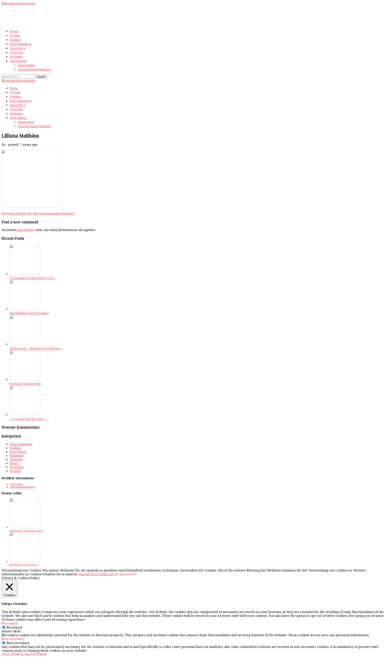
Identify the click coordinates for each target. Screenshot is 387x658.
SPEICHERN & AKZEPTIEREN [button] (24, 654)
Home (14, 31)
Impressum (18, 61)
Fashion (15, 39)
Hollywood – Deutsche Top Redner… (36, 348)
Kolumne (16, 56)
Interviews (17, 48)
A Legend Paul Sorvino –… (29, 419)
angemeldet (26, 230)
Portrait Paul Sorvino (25, 383)
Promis (15, 35)
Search (41, 76)
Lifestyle (16, 459)
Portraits (16, 52)
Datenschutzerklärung (34, 69)
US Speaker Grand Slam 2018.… (33, 278)
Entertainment (20, 44)
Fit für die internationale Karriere (38, 214)
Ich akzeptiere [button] (125, 574)
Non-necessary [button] (13, 639)
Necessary (14, 627)
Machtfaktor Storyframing (29, 313)
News (14, 463)
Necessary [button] (10, 623)
